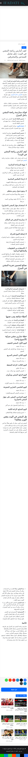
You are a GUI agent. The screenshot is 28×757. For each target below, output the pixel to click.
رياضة (19, 44)
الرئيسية (23, 44)
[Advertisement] (14, 449)
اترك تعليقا (14, 689)
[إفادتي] (14, 3)
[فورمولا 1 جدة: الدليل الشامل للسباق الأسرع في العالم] (21, 703)
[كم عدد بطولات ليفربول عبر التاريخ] (7, 702)
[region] (14, 742)
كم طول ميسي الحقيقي (21, 723)
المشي (25, 160)
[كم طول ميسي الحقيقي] (21, 718)
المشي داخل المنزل (16, 94)
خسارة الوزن (20, 126)
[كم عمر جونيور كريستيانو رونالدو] (7, 718)
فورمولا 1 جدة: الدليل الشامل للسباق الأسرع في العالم (21, 710)
